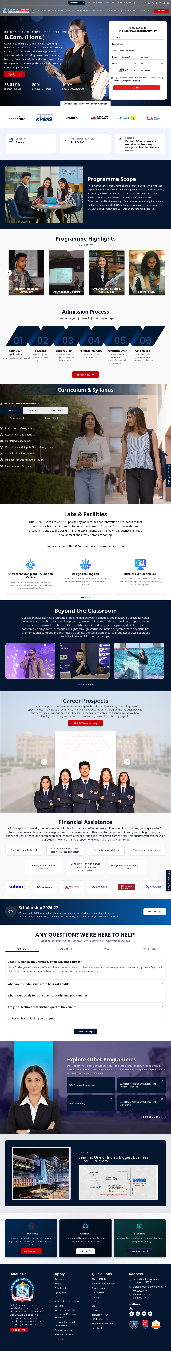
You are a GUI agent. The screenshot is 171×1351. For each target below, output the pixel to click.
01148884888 (140, 1291)
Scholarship (61, 1288)
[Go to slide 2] (83, 597)
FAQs (57, 1297)
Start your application (15, 352)
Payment (40, 350)
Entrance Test (64, 350)
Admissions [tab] (149, 948)
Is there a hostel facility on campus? (31, 1018)
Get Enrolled (142, 350)
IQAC (114, 2)
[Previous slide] (8, 273)
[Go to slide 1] (81, 597)
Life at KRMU (99, 1292)
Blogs (95, 1310)
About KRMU (99, 1279)
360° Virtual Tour (168, 880)
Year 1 (11, 410)
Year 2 (34, 410)
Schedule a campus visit (67, 1301)
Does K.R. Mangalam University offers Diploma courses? (45, 962)
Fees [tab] (106, 948)
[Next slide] (164, 273)
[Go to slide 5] (90, 684)
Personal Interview (90, 350)
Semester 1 (17, 418)
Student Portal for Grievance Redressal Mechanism (66, 1314)
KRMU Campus (100, 1319)
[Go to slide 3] (85, 597)
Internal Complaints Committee (65, 1324)
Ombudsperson (63, 1330)
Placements (98, 1288)
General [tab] (22, 948)
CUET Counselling (94, 2)
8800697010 (139, 1294)
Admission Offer (117, 350)
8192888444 (139, 1297)
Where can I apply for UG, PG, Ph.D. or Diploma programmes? (48, 995)
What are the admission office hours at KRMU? (38, 984)
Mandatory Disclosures (104, 1323)
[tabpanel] (85, 990)
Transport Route (101, 1315)
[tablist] (85, 949)
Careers (107, 2)
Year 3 (57, 410)
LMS (94, 1301)
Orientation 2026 (76, 3)
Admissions (60, 1279)
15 (150, 1294)
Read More (129, 150)
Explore (152, 911)
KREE (58, 1283)
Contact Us (141, 2)
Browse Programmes (103, 1283)
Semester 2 (51, 418)
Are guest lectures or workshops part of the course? (42, 1007)
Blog (126, 2)
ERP (94, 1306)
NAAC (120, 2)
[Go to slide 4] (88, 597)
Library (132, 2)
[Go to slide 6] (92, 684)
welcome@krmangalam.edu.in (149, 1287)
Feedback (97, 1328)
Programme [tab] (64, 948)
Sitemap (59, 1339)
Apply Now (161, 11)
